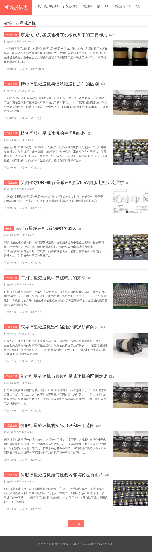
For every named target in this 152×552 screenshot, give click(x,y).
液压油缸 (103, 6)
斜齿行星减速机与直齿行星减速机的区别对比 (63, 376)
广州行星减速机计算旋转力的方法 (53, 277)
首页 (38, 6)
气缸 (138, 6)
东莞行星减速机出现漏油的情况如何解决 (59, 326)
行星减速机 (71, 6)
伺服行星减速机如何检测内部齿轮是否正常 (61, 474)
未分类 (8, 228)
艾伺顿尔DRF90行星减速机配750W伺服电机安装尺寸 (72, 182)
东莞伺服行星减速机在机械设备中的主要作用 (63, 34)
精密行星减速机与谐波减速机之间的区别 (59, 83)
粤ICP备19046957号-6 (100, 544)
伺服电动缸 (52, 6)
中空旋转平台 (122, 6)
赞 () (39, 68)
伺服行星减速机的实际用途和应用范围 (57, 425)
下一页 (76, 524)
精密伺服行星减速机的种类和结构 (53, 133)
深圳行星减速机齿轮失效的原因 (46, 228)
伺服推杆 (88, 6)
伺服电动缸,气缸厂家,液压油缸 (16, 7)
